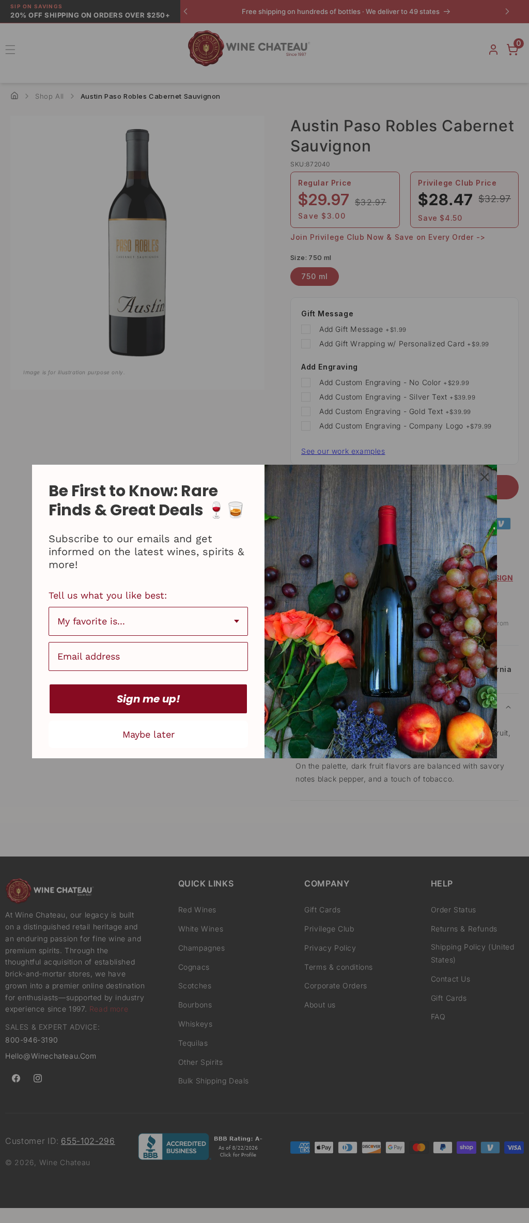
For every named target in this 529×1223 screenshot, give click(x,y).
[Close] (484, 477)
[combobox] (148, 621)
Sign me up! (148, 699)
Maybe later (148, 734)
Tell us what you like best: (108, 595)
